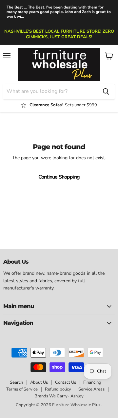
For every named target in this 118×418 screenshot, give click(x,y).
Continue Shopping (59, 177)
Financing (92, 382)
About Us (39, 382)
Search (16, 382)
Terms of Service (22, 389)
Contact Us (65, 382)
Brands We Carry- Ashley (59, 396)
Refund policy (58, 389)
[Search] (106, 91)
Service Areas (91, 389)
